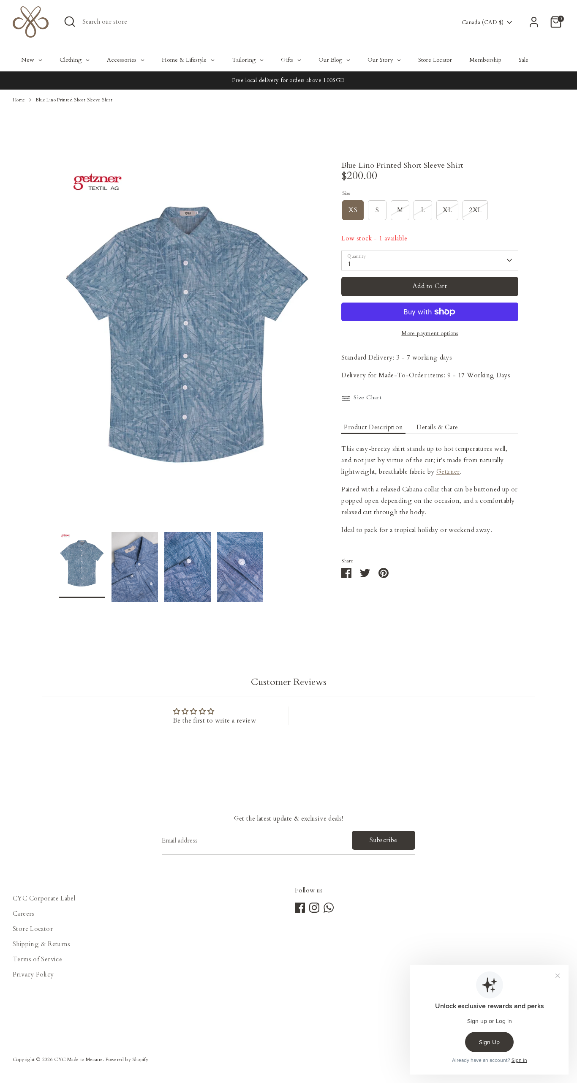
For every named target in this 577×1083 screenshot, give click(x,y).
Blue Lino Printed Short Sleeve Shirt (74, 100)
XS (352, 210)
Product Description (373, 427)
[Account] (533, 22)
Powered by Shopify (127, 1059)
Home (19, 100)
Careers (24, 913)
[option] (187, 346)
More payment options (429, 333)
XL (447, 210)
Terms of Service (37, 959)
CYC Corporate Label (44, 898)
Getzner (448, 472)
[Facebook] (300, 908)
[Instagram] (314, 908)
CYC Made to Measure (78, 1059)
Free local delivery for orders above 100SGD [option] (288, 80)
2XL (475, 210)
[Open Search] (69, 21)
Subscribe (383, 840)
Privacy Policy (33, 974)
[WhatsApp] (329, 908)
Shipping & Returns (42, 944)
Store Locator (33, 929)
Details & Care (437, 427)
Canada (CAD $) (483, 22)
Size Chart (367, 397)
